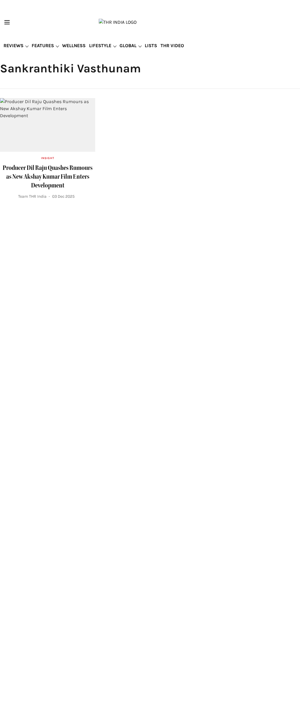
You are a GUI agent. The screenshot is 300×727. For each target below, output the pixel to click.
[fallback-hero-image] (47, 125)
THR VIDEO (172, 45)
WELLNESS (74, 45)
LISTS (151, 45)
